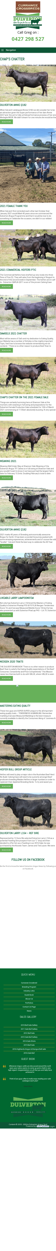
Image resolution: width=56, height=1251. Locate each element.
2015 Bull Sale (29, 1045)
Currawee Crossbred (29, 983)
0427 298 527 (28, 38)
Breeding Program (29, 987)
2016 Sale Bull (29, 1053)
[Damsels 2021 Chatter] (28, 311)
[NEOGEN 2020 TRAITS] (28, 639)
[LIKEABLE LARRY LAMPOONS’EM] (28, 574)
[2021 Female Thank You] (28, 165)
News (29, 1011)
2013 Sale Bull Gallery (29, 1037)
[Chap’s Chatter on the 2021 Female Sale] (28, 375)
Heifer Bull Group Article (16, 769)
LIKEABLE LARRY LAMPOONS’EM (17, 598)
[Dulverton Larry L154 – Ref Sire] (28, 811)
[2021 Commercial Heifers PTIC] (28, 247)
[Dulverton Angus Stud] (28, 12)
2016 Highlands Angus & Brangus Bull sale (29, 1049)
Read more (6, 122)
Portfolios (29, 1003)
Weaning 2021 (8, 461)
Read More (28, 1086)
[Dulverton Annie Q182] (28, 83)
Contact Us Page (29, 1007)
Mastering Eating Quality (15, 705)
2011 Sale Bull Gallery (29, 1029)
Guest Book (29, 995)
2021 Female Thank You (14, 206)
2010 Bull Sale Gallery (29, 1025)
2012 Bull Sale (29, 1033)
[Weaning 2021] (28, 439)
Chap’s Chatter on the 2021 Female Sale (24, 397)
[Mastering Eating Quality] (28, 694)
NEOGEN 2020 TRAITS (11, 661)
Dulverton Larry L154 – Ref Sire (19, 833)
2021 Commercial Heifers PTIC (18, 269)
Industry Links (29, 991)
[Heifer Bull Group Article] (28, 747)
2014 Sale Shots (29, 1041)
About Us (29, 999)
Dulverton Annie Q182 (13, 105)
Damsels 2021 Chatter (13, 333)
